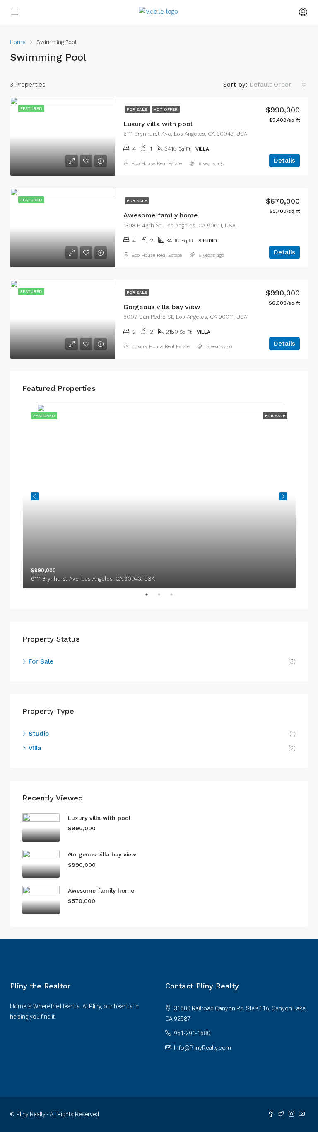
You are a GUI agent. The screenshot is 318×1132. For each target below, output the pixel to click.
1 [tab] (151, 594)
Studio (39, 733)
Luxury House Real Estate (161, 346)
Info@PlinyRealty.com (202, 1047)
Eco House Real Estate (157, 163)
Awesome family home (160, 215)
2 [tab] (163, 594)
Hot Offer (166, 109)
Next (283, 496)
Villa (35, 748)
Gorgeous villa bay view (161, 307)
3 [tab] (175, 594)
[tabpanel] (159, 496)
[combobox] (277, 84)
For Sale (137, 109)
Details (284, 160)
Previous (35, 496)
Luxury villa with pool (158, 124)
